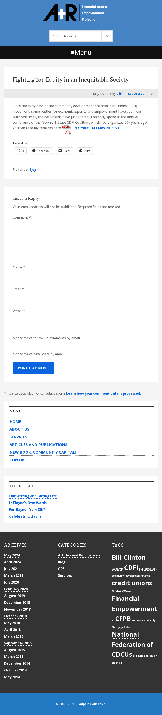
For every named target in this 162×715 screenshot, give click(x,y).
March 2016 (13, 636)
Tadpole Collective (91, 704)
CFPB (154, 568)
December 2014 (17, 663)
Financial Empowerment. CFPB (134, 608)
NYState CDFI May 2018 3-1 (96, 128)
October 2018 (15, 616)
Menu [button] (83, 52)
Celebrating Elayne (25, 516)
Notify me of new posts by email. (38, 354)
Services (18, 437)
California (117, 568)
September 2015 (18, 643)
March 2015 (13, 656)
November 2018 (17, 609)
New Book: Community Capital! (42, 452)
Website (19, 310)
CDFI (61, 568)
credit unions (132, 583)
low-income (138, 620)
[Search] (107, 36)
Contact (18, 459)
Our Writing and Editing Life (33, 496)
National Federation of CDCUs (132, 644)
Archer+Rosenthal (81, 12)
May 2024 (12, 555)
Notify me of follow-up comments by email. (46, 338)
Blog (33, 169)
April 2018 (12, 629)
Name (19, 267)
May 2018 (12, 622)
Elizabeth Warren (122, 591)
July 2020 (11, 582)
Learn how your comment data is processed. (103, 393)
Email (18, 289)
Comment (22, 217)
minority (150, 620)
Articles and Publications (38, 444)
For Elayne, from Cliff (27, 509)
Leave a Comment (142, 94)
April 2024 (12, 562)
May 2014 (12, 677)
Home (15, 421)
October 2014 (15, 670)
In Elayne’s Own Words (28, 502)
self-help (138, 655)
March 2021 (13, 575)
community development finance (131, 575)
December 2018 (17, 602)
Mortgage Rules (121, 627)
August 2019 (14, 595)
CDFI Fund (145, 568)
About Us (19, 429)
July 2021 (11, 568)
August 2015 (14, 650)
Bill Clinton (129, 557)
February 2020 (16, 589)
